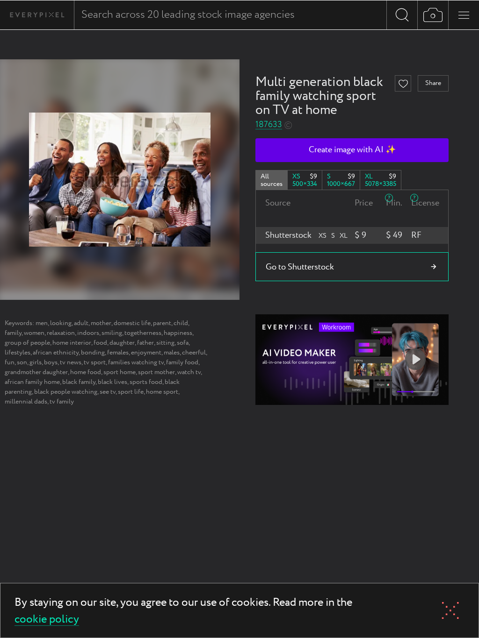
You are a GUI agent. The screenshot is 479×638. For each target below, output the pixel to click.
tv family (62, 401)
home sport (162, 392)
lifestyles (17, 352)
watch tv (189, 372)
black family (78, 382)
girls (35, 362)
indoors (88, 333)
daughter (122, 342)
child (181, 323)
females (118, 352)
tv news (70, 362)
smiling (112, 333)
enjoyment (146, 352)
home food (85, 372)
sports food (146, 382)
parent (162, 323)
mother (101, 323)
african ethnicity (56, 352)
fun (10, 362)
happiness (178, 333)
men (42, 323)
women (34, 333)
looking (61, 323)
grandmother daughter (36, 372)
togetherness (142, 333)
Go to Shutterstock (300, 267)
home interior (71, 342)
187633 (268, 125)
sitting (165, 342)
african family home (32, 382)
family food (182, 362)
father (145, 342)
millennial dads (26, 401)
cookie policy (47, 620)
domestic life (132, 323)
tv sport (95, 362)
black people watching (65, 392)
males (172, 352)
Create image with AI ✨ (352, 150)
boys (51, 362)
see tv (108, 392)
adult (81, 323)
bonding (93, 352)
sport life (131, 392)
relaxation (61, 333)
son (22, 362)
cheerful (194, 352)
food (100, 342)
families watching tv (136, 362)
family (13, 333)
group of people (27, 342)
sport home (119, 372)
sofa (183, 342)
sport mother (156, 372)
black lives (112, 382)
